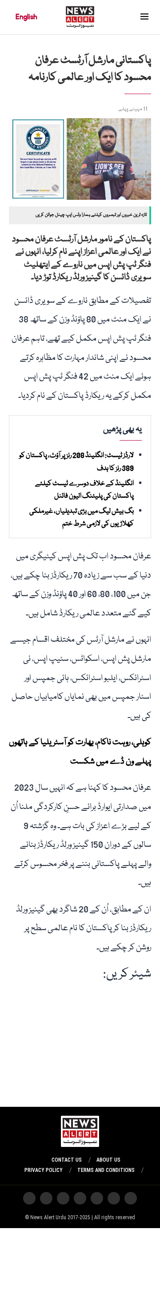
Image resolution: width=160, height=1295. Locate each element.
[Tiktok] (63, 1198)
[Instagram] (130, 1198)
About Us (108, 1160)
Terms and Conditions (106, 1170)
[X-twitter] (114, 1198)
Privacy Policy (43, 1170)
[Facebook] (46, 1198)
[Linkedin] (29, 1198)
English (26, 17)
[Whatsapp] (97, 1198)
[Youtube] (80, 1198)
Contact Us (67, 1160)
